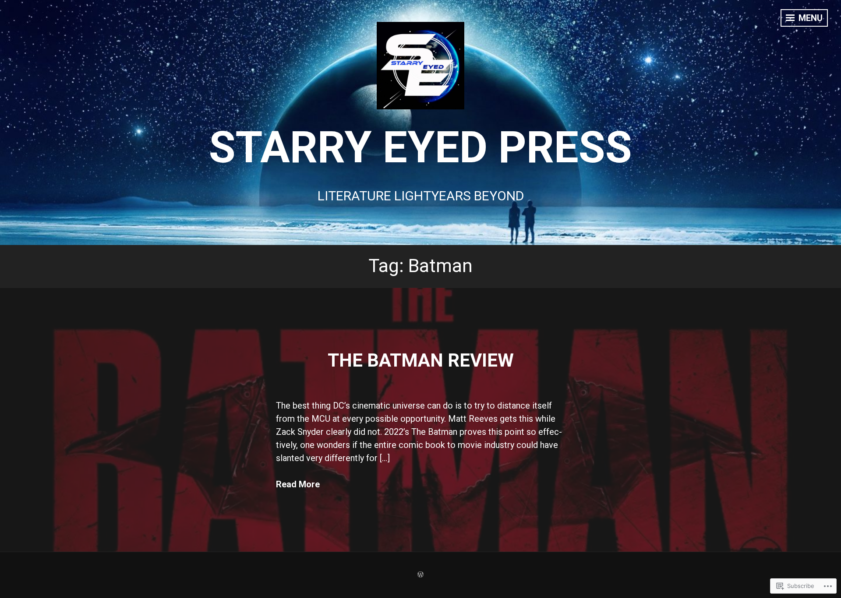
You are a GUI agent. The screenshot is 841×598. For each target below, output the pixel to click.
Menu (809, 18)
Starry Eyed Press (420, 147)
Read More (298, 484)
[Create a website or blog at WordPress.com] (420, 574)
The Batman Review (421, 360)
